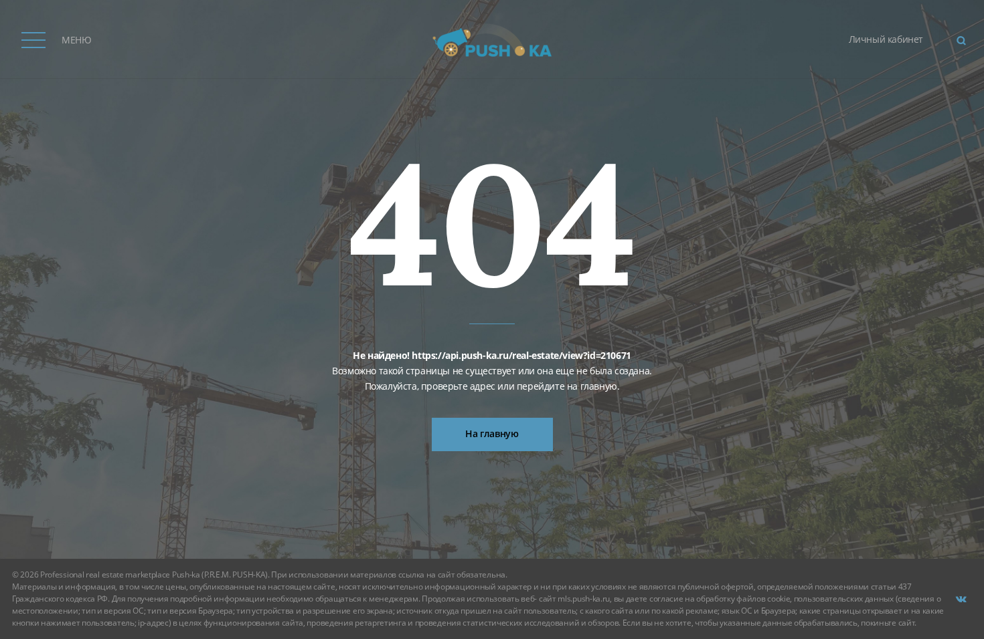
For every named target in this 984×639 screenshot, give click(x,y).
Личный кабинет (886, 39)
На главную (491, 433)
